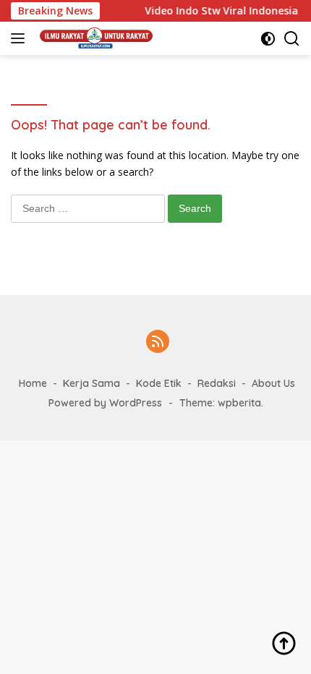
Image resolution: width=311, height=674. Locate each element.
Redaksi (216, 383)
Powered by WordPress (105, 402)
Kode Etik (159, 383)
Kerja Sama (91, 383)
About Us (273, 383)
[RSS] (157, 342)
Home (33, 383)
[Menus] (20, 38)
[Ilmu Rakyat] (95, 38)
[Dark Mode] (268, 39)
